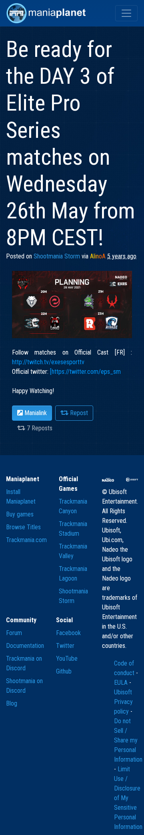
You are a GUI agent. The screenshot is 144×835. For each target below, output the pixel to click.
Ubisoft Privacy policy (123, 701)
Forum (14, 633)
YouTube (67, 658)
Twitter (65, 645)
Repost (78, 413)
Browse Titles (23, 527)
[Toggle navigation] (126, 13)
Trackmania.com (26, 540)
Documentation (25, 645)
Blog (11, 703)
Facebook (68, 633)
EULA (121, 682)
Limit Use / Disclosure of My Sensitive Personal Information (128, 798)
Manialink (35, 413)
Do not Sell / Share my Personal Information (128, 740)
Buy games (20, 514)
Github (64, 671)
